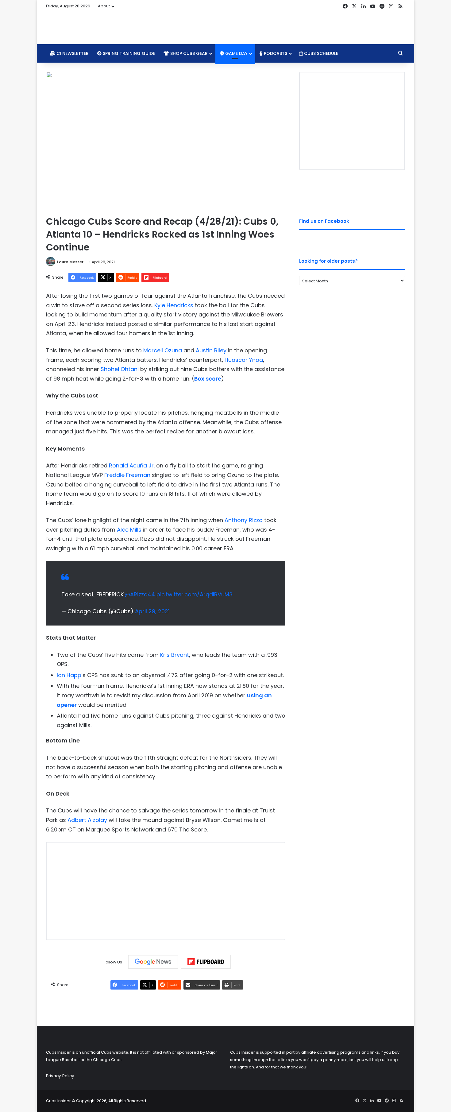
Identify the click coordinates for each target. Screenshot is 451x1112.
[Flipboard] (206, 962)
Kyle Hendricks (173, 305)
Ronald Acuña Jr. (132, 465)
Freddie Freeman (127, 475)
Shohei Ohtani (120, 369)
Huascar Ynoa (244, 360)
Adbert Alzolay (87, 820)
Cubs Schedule (320, 53)
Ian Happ (69, 675)
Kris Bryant (174, 655)
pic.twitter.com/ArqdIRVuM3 (194, 594)
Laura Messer (70, 262)
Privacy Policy (60, 1076)
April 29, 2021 (152, 611)
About (104, 6)
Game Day (236, 53)
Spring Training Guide (128, 53)
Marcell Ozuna (162, 350)
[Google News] (153, 962)
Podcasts (275, 53)
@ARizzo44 (140, 594)
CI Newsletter (72, 53)
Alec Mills (129, 529)
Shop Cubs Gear (188, 53)
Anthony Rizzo (244, 520)
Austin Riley (211, 350)
